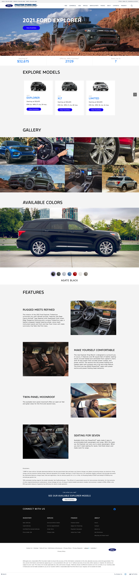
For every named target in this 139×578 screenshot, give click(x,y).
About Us (97, 529)
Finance (103, 5)
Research (123, 5)
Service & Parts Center (53, 522)
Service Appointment (53, 526)
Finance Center (75, 522)
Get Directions (99, 532)
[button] (131, 5)
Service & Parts (94, 5)
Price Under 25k (27, 532)
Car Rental (116, 5)
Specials (85, 5)
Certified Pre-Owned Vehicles (31, 529)
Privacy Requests (77, 548)
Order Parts (50, 529)
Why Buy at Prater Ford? (102, 535)
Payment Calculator (76, 529)
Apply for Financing (76, 526)
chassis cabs (50, 532)
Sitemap (36, 548)
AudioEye (93, 548)
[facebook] (114, 509)
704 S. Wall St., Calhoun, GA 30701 (129, 1)
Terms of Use (43, 548)
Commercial (72, 5)
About (109, 5)
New (66, 5)
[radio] (53, 274)
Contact (97, 526)
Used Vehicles (27, 526)
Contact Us (29, 548)
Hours (96, 522)
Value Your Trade (76, 532)
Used (79, 5)
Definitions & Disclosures (55, 548)
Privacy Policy (67, 548)
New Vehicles (26, 522)
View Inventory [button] (31, 28)
